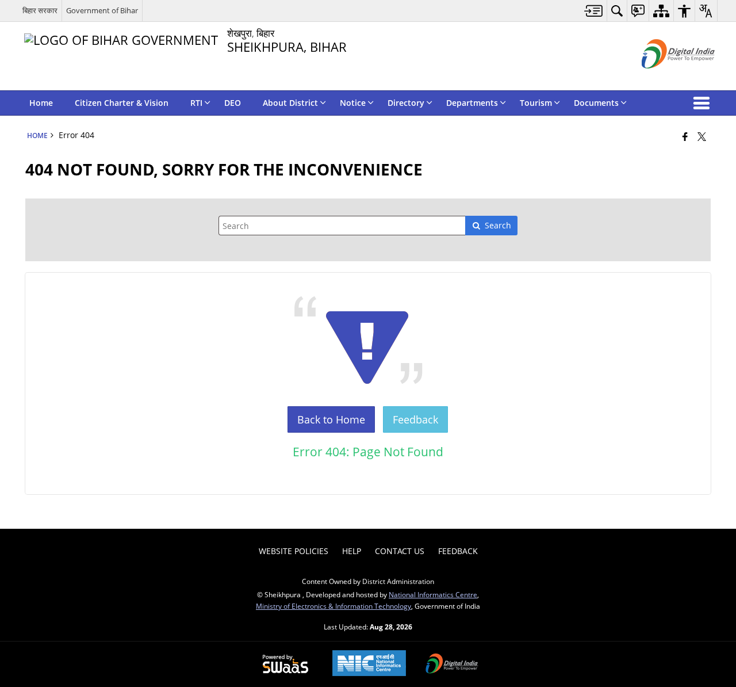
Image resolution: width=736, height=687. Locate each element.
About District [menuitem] (290, 102)
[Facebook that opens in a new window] (685, 136)
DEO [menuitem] (232, 102)
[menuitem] (593, 10)
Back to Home (331, 419)
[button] (704, 103)
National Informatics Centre (433, 594)
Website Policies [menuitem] (293, 550)
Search (498, 225)
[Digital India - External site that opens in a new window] (664, 77)
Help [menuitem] (351, 550)
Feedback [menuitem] (458, 550)
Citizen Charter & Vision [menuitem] (121, 102)
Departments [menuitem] (472, 102)
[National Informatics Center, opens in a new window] (369, 664)
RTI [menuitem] (196, 102)
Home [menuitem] (41, 102)
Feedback (415, 419)
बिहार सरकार (39, 10)
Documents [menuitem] (596, 102)
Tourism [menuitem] (536, 102)
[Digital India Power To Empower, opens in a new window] (452, 664)
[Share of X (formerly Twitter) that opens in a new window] (702, 136)
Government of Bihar (102, 10)
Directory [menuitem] (406, 102)
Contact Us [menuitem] (399, 550)
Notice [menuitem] (353, 102)
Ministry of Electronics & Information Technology (333, 605)
